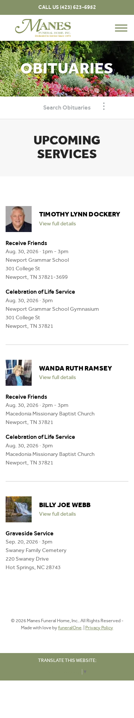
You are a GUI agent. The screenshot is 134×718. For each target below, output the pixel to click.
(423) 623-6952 (78, 7)
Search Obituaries (67, 107)
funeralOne (70, 627)
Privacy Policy (99, 627)
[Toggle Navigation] (103, 106)
